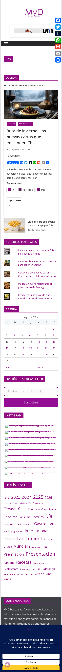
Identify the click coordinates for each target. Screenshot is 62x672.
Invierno (9, 539)
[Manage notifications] (7, 664)
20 (30, 348)
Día (48, 516)
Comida (11, 124)
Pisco (44, 546)
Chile (22, 508)
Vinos (7, 579)
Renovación (38, 563)
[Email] (58, 53)
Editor (31, 149)
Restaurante (11, 568)
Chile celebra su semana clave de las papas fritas (41, 223)
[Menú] (6, 43)
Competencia (48, 509)
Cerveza (10, 508)
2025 (38, 497)
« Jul (8, 367)
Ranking (9, 563)
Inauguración (15, 531)
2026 (48, 497)
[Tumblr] (58, 33)
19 (22, 348)
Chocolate (34, 509)
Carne (7, 503)
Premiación (14, 554)
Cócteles (38, 517)
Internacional (36, 530)
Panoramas (34, 547)
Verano (39, 574)
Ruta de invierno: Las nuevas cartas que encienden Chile (26, 136)
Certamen (39, 503)
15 (46, 341)
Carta (14, 503)
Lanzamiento (31, 538)
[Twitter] (58, 27)
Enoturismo (10, 524)
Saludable (36, 569)
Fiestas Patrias (25, 524)
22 (46, 348)
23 (54, 348)
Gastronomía (46, 523)
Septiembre (9, 574)
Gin (5, 531)
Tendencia (21, 574)
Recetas (23, 562)
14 (38, 341)
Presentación (40, 554)
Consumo (24, 517)
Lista (49, 539)
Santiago (48, 569)
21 (38, 348)
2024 (27, 497)
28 (38, 354)
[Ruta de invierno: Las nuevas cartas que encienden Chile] (31, 104)
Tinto (30, 574)
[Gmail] (58, 46)
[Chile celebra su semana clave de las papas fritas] (14, 226)
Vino (49, 574)
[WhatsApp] (58, 40)
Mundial (20, 546)
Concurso (10, 517)
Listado (8, 546)
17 (7, 348)
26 (22, 354)
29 (46, 354)
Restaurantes (25, 124)
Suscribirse (31, 402)
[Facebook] (58, 20)
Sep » (40, 367)
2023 (15, 497)
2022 (7, 498)
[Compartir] (58, 60)
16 (54, 341)
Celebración (25, 503)
